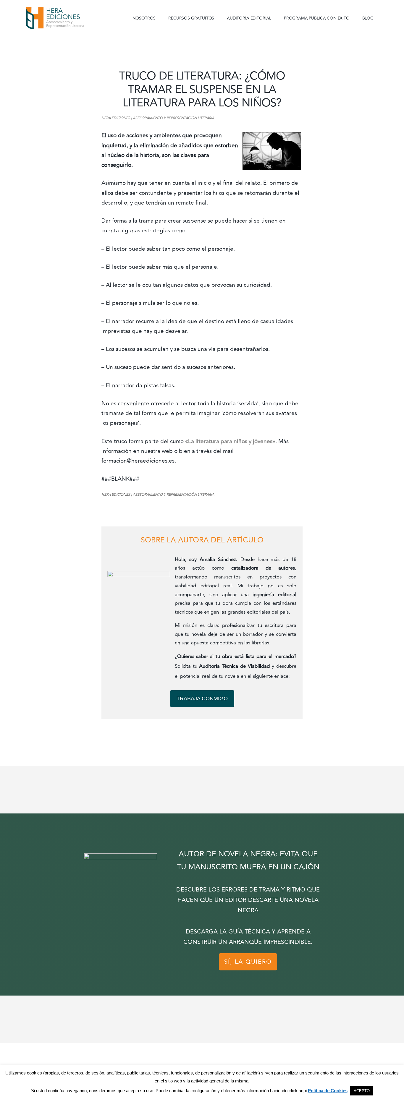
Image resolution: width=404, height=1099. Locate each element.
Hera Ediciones (69, 18)
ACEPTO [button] (362, 1091)
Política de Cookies (328, 1090)
